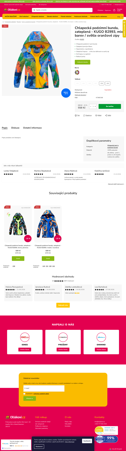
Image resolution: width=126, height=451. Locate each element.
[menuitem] (10, 16)
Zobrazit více (63, 305)
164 (53, 266)
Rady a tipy (68, 422)
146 (43, 266)
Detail (18, 258)
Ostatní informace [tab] (32, 127)
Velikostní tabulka (82, 62)
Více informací (69, 442)
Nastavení (39, 447)
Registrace (108, 10)
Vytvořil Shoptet (117, 449)
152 (47, 266)
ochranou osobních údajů (41, 394)
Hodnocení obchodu (63, 276)
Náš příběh (68, 424)
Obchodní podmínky (30, 4)
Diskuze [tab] (15, 127)
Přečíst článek (24, 349)
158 (13, 266)
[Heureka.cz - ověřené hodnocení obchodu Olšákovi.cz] (107, 430)
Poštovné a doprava (41, 426)
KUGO (82, 39)
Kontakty (67, 426)
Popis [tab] (5, 127)
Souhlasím (87, 441)
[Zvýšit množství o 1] (95, 106)
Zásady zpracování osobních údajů (13, 4)
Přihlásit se (29, 398)
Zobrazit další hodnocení (115, 184)
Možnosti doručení (80, 95)
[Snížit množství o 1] (90, 106)
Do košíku (110, 106)
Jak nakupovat (43, 4)
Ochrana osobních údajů (42, 422)
